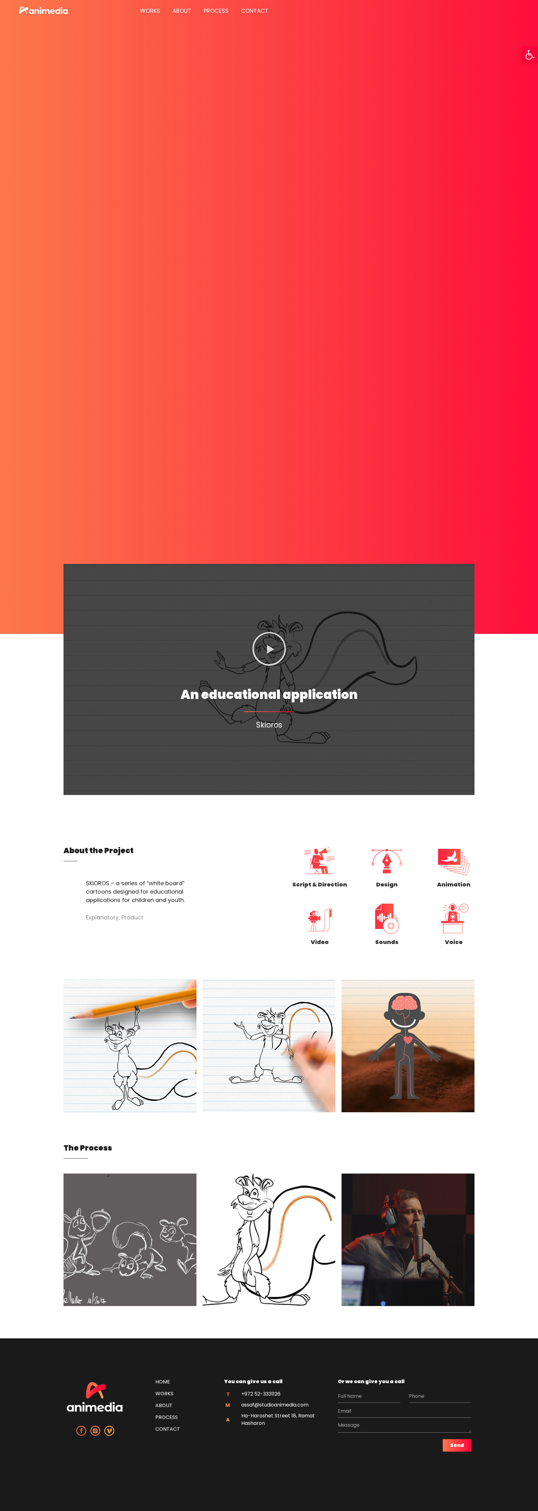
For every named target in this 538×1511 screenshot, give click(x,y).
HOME (162, 1381)
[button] (530, 55)
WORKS (150, 11)
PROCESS (216, 11)
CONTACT (254, 11)
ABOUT (181, 11)
